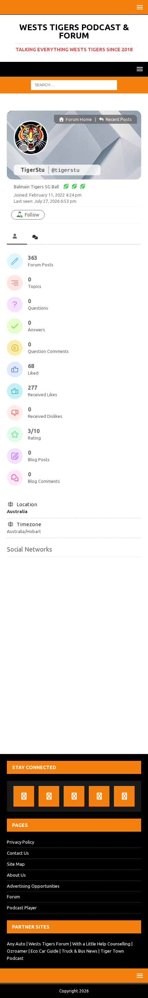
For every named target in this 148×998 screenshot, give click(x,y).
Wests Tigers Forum (49, 943)
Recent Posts (118, 119)
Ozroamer (17, 951)
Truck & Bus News (79, 951)
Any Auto (16, 943)
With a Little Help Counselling (101, 943)
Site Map (16, 864)
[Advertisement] (74, 659)
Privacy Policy (20, 842)
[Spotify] (99, 796)
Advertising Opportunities (33, 886)
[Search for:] (74, 85)
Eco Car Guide (45, 951)
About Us (16, 875)
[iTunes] (49, 796)
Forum (13, 896)
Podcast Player (22, 907)
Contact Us (18, 853)
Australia (17, 511)
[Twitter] (74, 796)
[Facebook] (23, 796)
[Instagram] (124, 796)
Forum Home (78, 119)
